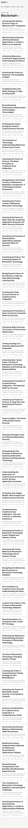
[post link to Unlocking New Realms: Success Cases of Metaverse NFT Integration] (14, 26)
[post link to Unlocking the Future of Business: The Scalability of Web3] (14, 77)
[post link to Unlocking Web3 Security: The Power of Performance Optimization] (14, 332)
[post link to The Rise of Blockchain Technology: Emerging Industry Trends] (14, 659)
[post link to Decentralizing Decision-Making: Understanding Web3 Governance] (14, 732)
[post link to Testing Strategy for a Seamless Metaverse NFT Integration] (14, 348)
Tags (7, 12)
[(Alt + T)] (8, 2)
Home (3, 2)
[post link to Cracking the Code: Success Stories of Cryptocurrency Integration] (14, 298)
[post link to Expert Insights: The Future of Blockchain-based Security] (14, 423)
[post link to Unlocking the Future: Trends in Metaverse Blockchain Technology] (14, 206)
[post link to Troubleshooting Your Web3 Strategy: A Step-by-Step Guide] (14, 94)
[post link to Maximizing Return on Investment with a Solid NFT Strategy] (14, 624)
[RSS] (19, 15)
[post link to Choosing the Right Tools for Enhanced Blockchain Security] (14, 440)
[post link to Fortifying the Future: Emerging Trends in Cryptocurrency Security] (14, 129)
